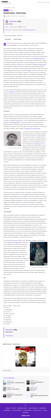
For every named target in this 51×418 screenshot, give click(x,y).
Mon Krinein (42, 408)
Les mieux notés (27, 410)
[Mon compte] (45, 2)
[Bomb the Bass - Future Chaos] (25, 356)
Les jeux (45, 410)
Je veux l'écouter (17, 39)
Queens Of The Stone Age (33, 128)
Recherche (25, 412)
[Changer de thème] (42, 2)
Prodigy (29, 70)
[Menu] (48, 2)
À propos (7, 408)
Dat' (9, 16)
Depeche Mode (38, 58)
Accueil (5, 7)
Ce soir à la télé (37, 410)
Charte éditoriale (33, 408)
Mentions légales (22, 408)
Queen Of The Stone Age (14, 242)
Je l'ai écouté (8, 39)
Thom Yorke (37, 143)
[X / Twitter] (25, 405)
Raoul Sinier (43, 64)
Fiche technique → (9, 335)
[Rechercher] (38, 2)
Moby (37, 103)
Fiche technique (7, 370)
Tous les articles (17, 410)
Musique (9, 7)
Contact (14, 408)
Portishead (11, 91)
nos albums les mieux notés (29, 29)
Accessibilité (7, 410)
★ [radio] (25, 36)
